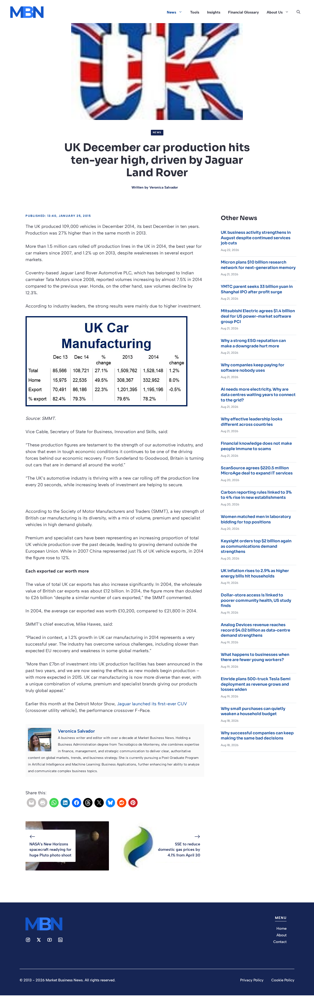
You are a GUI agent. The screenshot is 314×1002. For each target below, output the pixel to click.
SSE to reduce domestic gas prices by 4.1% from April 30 (179, 849)
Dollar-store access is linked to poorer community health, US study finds (256, 600)
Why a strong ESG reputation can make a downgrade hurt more (253, 343)
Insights (213, 12)
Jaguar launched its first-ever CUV (152, 704)
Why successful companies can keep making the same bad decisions (257, 735)
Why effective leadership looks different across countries (251, 421)
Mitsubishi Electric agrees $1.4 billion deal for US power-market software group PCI (258, 316)
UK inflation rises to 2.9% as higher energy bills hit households (255, 573)
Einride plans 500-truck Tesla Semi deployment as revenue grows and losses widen (255, 684)
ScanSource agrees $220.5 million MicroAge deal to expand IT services (257, 470)
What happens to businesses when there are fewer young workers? (255, 657)
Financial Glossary (243, 12)
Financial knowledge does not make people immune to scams (256, 446)
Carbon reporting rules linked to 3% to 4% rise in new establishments (256, 495)
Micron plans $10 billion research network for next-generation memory (258, 265)
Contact (280, 942)
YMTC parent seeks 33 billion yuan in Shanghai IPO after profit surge (257, 289)
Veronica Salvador (163, 187)
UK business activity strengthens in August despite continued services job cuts (256, 238)
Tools (194, 12)
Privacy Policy (251, 980)
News (171, 12)
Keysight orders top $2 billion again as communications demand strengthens (256, 546)
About (281, 935)
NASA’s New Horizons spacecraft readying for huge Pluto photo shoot (50, 849)
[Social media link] (28, 939)
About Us (275, 12)
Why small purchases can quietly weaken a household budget (253, 711)
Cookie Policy (282, 980)
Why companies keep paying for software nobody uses (252, 367)
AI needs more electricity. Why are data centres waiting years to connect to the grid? (258, 394)
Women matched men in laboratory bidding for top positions (256, 519)
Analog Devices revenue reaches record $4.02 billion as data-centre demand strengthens (255, 630)
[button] (298, 12)
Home (281, 928)
